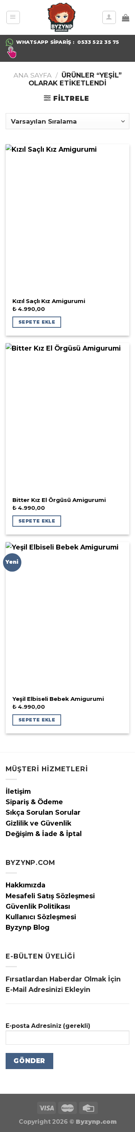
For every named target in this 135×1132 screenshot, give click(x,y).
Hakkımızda (25, 885)
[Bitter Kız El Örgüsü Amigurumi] (67, 417)
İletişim (18, 791)
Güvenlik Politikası (38, 906)
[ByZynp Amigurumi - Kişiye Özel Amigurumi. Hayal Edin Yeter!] (61, 17)
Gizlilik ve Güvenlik (38, 823)
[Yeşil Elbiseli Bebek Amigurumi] (67, 616)
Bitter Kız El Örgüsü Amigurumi (59, 500)
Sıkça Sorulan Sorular (43, 812)
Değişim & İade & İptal (44, 834)
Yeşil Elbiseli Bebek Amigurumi (58, 699)
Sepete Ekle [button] (36, 322)
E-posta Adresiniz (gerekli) (48, 1025)
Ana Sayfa (33, 75)
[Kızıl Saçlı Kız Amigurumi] (67, 218)
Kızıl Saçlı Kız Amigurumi (48, 301)
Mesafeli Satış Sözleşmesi (50, 896)
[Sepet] (125, 17)
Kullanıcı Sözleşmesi (41, 917)
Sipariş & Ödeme (34, 802)
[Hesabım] (109, 17)
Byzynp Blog (28, 927)
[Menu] (13, 17)
